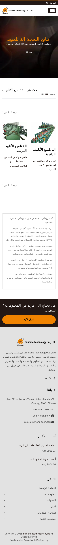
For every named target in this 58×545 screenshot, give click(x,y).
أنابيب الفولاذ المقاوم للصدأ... (41, 459)
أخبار (53, 506)
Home (29, 52)
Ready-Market (16, 540)
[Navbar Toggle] (52, 10)
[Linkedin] (46, 378)
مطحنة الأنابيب (20, 274)
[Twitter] (50, 378)
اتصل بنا (15, 278)
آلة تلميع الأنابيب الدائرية (44, 151)
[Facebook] (54, 378)
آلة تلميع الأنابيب (34, 278)
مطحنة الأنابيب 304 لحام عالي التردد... (36, 445)
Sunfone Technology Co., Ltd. (36, 534)
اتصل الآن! (29, 319)
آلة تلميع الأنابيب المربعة (15, 148)
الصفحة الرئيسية (47, 488)
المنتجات (51, 500)
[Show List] (42, 94)
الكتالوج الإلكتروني (46, 513)
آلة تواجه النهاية (46, 278)
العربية (53, 3)
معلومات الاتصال (47, 519)
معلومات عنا (49, 494)
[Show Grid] (47, 94)
